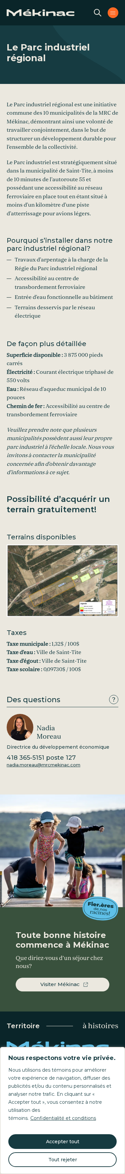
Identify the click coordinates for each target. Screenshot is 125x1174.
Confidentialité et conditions (63, 1118)
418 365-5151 (41, 757)
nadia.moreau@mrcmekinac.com (43, 764)
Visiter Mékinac (60, 984)
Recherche (98, 13)
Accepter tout (62, 1142)
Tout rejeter (62, 1160)
